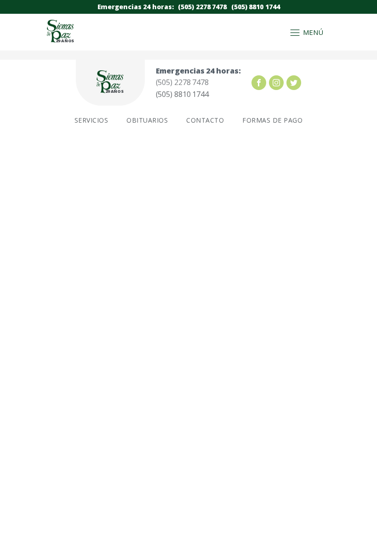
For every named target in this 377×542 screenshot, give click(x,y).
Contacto (205, 120)
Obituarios (147, 120)
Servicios (91, 120)
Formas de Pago (272, 120)
